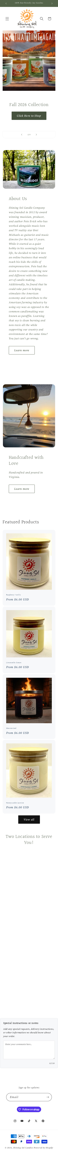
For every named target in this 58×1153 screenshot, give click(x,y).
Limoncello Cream (13, 662)
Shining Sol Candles (23, 1147)
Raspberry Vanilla (13, 595)
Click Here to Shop (29, 116)
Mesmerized (11, 728)
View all (29, 819)
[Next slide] (36, 134)
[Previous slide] (21, 134)
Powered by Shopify (43, 1147)
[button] (7, 19)
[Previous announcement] (6, 3)
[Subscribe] (48, 1097)
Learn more (21, 350)
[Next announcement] (52, 3)
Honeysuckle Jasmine (15, 803)
